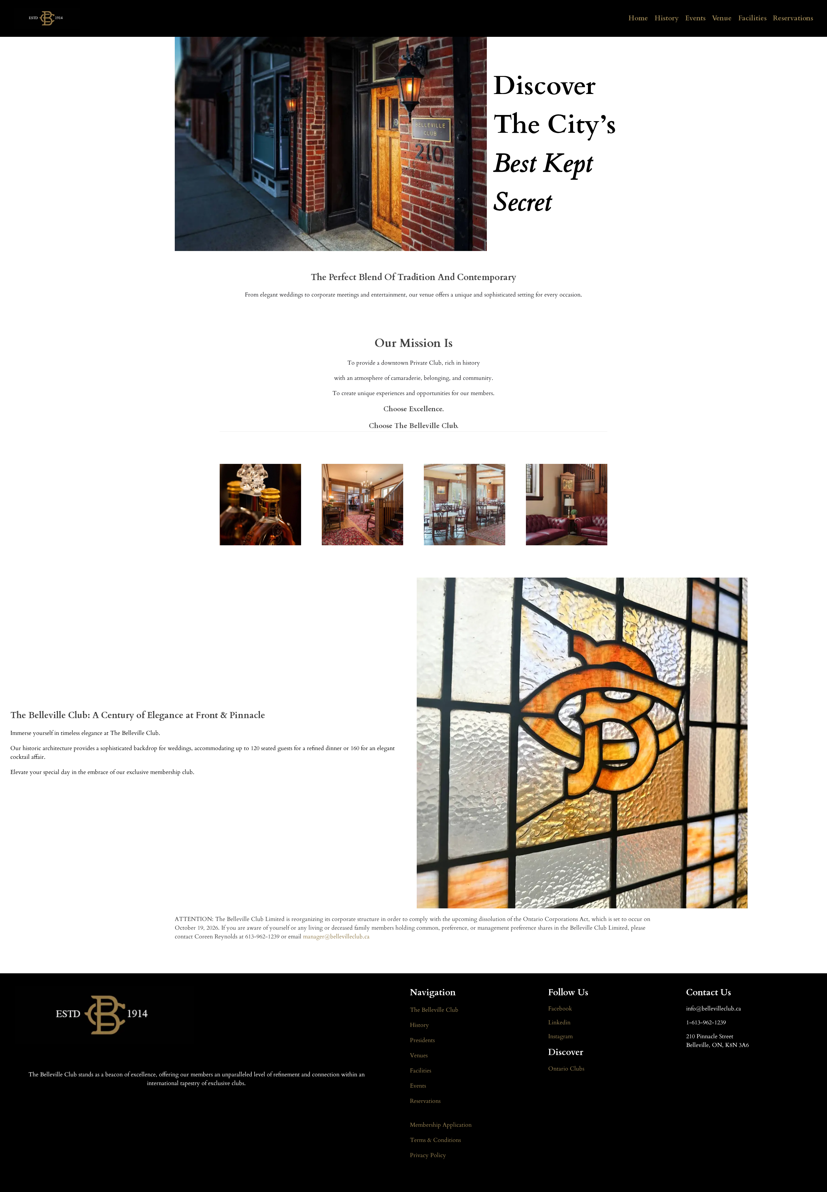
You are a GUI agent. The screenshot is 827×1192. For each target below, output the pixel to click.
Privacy (420, 1155)
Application (457, 1125)
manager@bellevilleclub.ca (336, 937)
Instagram (560, 1036)
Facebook (560, 1009)
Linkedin (559, 1023)
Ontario (558, 1069)
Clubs (576, 1069)
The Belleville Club (434, 1010)
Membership (426, 1125)
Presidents (422, 1040)
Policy (438, 1155)
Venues (419, 1055)
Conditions (446, 1140)
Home (638, 18)
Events (695, 18)
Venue (722, 18)
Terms (418, 1140)
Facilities (752, 18)
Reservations (793, 18)
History (666, 18)
